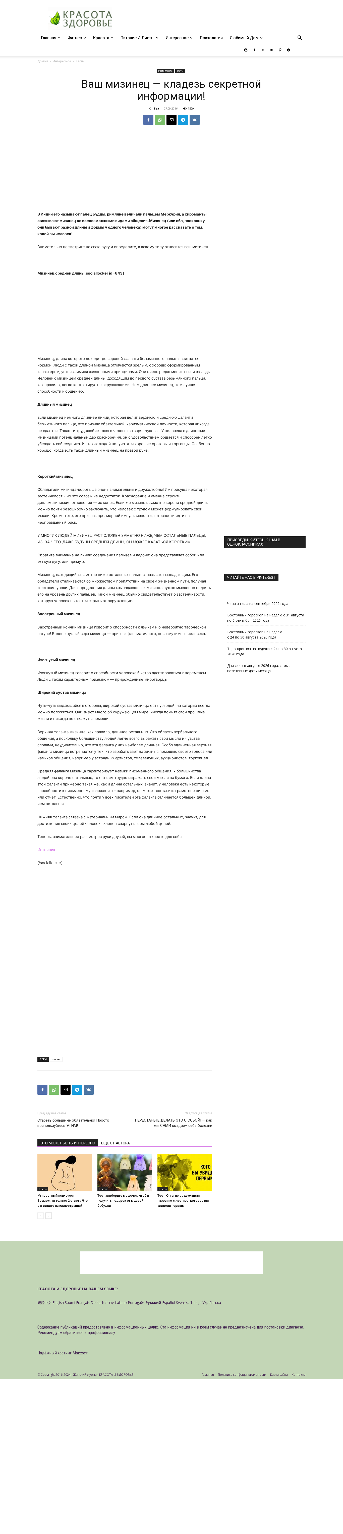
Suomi (70, 1302)
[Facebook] (254, 50)
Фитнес (75, 37)
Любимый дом (244, 37)
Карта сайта (279, 1374)
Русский (153, 1302)
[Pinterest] (280, 50)
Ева (156, 108)
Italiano (121, 1302)
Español (168, 1302)
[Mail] (271, 50)
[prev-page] (40, 1215)
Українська (211, 1302)
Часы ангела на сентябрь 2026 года (257, 603)
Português (136, 1302)
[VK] (195, 120)
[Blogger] (246, 50)
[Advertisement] (124, 174)
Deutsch (97, 1302)
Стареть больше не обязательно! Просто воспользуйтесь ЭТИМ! (73, 1123)
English (58, 1302)
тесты (56, 1059)
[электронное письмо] (171, 120)
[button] (300, 38)
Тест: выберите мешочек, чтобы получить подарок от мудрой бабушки (123, 1200)
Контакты (299, 1374)
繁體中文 (44, 1302)
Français (83, 1302)
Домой (42, 61)
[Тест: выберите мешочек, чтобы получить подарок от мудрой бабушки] (124, 1172)
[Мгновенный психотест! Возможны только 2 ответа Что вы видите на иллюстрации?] (64, 1172)
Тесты (180, 71)
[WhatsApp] (160, 120)
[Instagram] (263, 50)
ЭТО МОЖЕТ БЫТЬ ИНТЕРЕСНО (67, 1143)
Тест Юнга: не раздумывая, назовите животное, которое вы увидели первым (183, 1200)
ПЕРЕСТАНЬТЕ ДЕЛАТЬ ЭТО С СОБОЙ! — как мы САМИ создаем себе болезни (173, 1123)
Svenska (182, 1302)
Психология (211, 37)
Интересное (177, 37)
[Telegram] (288, 50)
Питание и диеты (137, 37)
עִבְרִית (109, 1302)
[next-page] (48, 1215)
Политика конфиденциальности (242, 1374)
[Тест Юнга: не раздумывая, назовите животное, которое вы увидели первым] (184, 1172)
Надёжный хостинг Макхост (62, 1352)
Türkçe (195, 1302)
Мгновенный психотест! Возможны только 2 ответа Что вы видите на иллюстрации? (62, 1200)
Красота (101, 37)
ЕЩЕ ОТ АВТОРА (115, 1143)
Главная (48, 37)
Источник (46, 849)
